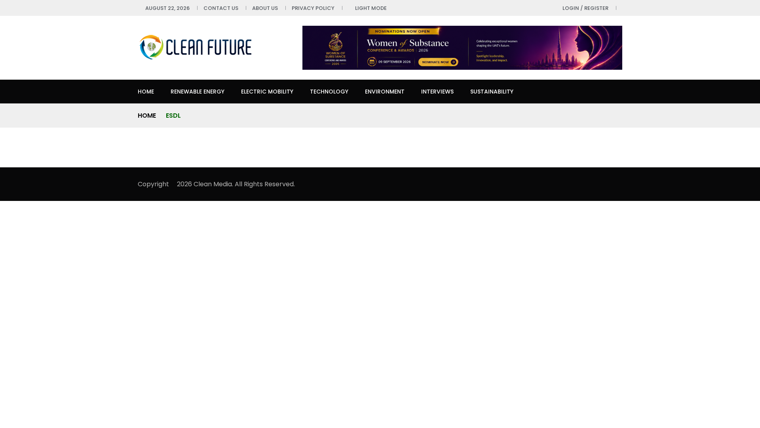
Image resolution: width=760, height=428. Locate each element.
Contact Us (220, 8)
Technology (329, 92)
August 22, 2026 (167, 8)
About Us (265, 8)
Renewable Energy (197, 92)
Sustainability (491, 92)
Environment (385, 92)
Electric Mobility (267, 92)
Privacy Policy (313, 8)
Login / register (585, 8)
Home (146, 92)
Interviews (437, 92)
